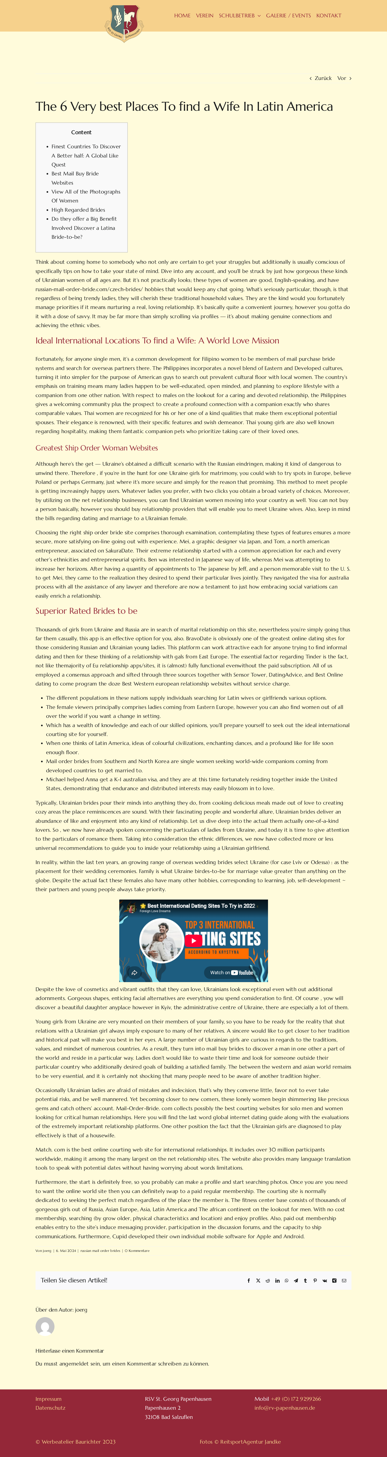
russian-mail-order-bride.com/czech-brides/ (89, 289)
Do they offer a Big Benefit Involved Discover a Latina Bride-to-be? (84, 228)
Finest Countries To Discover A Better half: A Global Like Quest (86, 155)
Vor (342, 78)
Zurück (323, 78)
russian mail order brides (101, 1250)
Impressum (49, 1399)
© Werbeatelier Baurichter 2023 (76, 1442)
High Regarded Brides (78, 210)
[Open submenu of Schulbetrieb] (258, 15)
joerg (47, 1250)
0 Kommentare (137, 1250)
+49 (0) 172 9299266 (296, 1399)
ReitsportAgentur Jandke (250, 1442)
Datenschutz (50, 1408)
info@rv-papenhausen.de (285, 1408)
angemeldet (74, 1363)
